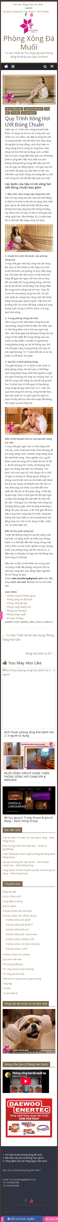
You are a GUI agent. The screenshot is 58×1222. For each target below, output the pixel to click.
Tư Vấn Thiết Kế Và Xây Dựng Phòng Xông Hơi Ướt (28, 637)
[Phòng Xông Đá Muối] (29, 20)
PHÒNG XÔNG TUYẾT (17, 948)
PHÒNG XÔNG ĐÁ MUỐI (18, 919)
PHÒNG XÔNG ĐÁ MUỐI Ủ (19, 924)
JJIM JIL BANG (9, 906)
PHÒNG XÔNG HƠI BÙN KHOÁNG (23, 944)
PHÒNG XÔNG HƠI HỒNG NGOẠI (20, 915)
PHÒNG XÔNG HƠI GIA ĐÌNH (17, 910)
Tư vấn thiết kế (28, 113)
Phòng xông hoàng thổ (19, 606)
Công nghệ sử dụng (12, 901)
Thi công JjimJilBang (12, 964)
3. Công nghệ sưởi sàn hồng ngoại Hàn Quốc (25, 1160)
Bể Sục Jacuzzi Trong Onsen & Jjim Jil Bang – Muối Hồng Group (28, 819)
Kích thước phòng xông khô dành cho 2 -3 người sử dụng (29, 733)
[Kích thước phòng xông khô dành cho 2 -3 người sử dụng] (29, 670)
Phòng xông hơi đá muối (19, 599)
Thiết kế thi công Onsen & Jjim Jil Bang (22, 978)
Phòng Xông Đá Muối (28, 42)
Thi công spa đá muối (13, 973)
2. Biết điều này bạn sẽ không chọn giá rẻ (23, 1157)
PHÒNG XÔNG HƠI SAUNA (16, 954)
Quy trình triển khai (33, 109)
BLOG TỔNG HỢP (14, 109)
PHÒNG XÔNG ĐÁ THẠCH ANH (21, 934)
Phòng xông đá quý (17, 603)
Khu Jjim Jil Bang (15, 618)
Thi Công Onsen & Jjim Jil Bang (18, 969)
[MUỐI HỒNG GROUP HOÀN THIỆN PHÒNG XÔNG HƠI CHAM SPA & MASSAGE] (29, 743)
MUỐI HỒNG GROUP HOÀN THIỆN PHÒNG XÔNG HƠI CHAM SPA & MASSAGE (26, 776)
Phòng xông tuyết (16, 614)
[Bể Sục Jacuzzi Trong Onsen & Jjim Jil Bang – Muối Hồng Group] (29, 788)
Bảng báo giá (9, 891)
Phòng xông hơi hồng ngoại (21, 595)
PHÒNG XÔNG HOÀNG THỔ (20, 939)
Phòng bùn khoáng (16, 610)
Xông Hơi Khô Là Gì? (40, 653)
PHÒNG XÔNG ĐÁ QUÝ (17, 929)
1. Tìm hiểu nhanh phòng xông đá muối (22, 1154)
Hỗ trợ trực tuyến (22, 1219)
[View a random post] (52, 66)
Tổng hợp (7, 983)
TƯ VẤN (15, 113)
